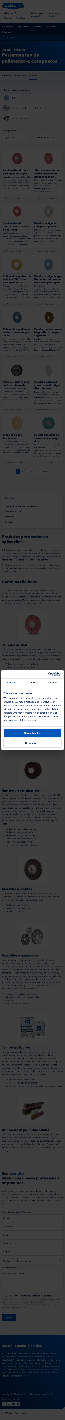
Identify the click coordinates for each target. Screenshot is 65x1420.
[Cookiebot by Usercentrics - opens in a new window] (48, 674)
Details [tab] (32, 682)
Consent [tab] (11, 682)
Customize (30, 743)
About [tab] (53, 682)
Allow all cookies (32, 733)
